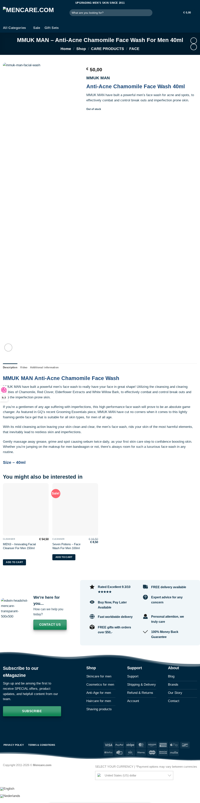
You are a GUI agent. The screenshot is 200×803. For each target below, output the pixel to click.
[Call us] (29, 725)
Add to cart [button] (14, 562)
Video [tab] (23, 367)
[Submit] (148, 12)
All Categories (14, 28)
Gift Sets (52, 28)
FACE (134, 49)
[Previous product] (193, 47)
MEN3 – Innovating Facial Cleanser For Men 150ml (19, 546)
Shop (81, 49)
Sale (36, 28)
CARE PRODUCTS (107, 49)
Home (66, 49)
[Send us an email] (21, 725)
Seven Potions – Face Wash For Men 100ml (66, 546)
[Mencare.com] (33, 15)
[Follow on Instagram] (14, 725)
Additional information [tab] (44, 367)
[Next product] (193, 40)
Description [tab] (10, 367)
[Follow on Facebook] (6, 725)
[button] (177, 12)
